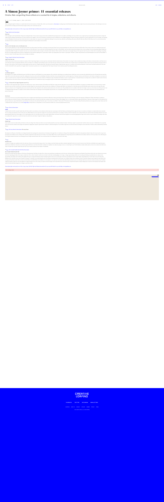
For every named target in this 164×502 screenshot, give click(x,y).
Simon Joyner (56, 24)
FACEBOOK (69, 402)
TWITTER (76, 402)
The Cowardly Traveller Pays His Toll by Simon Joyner (19, 149)
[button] (158, 175)
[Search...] (5, 5)
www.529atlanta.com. (67, 28)
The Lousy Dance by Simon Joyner (15, 129)
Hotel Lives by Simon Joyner (14, 32)
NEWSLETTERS (94, 402)
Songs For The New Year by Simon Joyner (16, 57)
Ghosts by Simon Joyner (13, 107)
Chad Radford (10, 20)
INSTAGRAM (85, 402)
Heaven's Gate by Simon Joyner (14, 119)
